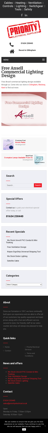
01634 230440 (9, 400)
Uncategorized (20, 144)
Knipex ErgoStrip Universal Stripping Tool (24, 252)
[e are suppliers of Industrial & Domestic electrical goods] (24, 38)
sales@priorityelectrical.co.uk (15, 403)
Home (7, 347)
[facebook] (22, 15)
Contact (8, 351)
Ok (24, 429)
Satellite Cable (13, 261)
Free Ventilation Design (16, 247)
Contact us (10, 208)
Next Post (18, 157)
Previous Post (20, 141)
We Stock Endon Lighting (17, 256)
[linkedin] (26, 15)
